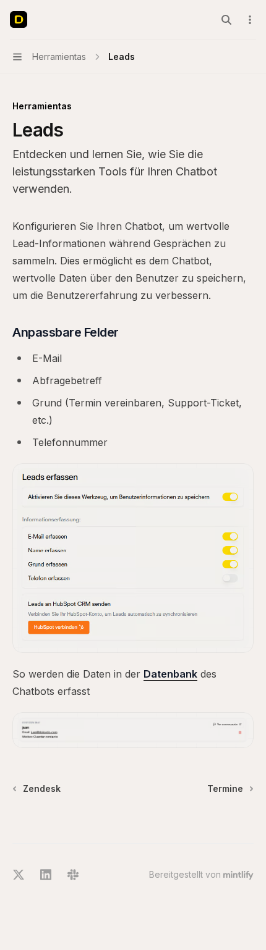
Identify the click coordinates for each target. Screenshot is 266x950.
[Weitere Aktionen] (250, 19)
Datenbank (170, 674)
